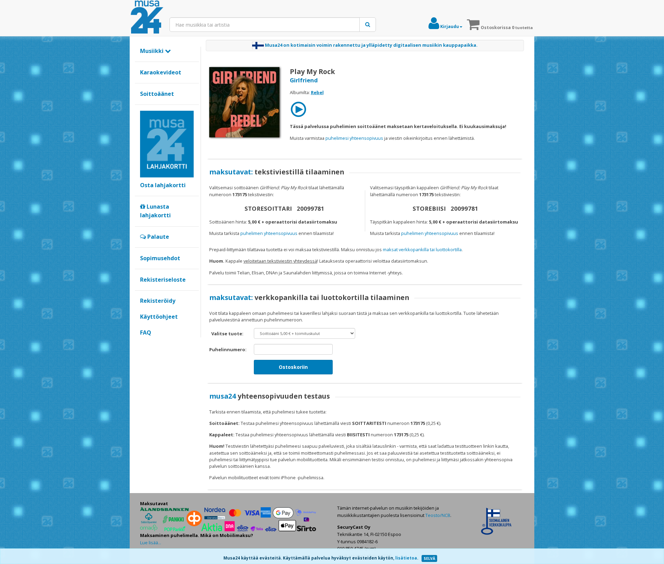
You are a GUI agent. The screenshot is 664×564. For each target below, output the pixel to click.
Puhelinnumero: (228, 349)
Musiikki (152, 51)
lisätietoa (406, 558)
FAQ (145, 332)
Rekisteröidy (157, 300)
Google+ (144, 344)
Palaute (157, 236)
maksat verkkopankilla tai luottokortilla (422, 249)
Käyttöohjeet (159, 316)
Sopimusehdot (160, 258)
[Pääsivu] (147, 17)
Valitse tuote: (227, 333)
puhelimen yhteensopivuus (268, 233)
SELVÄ (429, 558)
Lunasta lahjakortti (155, 211)
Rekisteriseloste (163, 279)
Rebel (317, 92)
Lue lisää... (150, 542)
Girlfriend (304, 80)
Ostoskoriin (293, 367)
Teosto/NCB (437, 515)
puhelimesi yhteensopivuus (354, 138)
